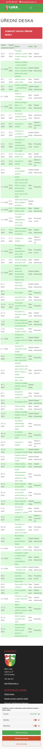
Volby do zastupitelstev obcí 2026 (20, 96)
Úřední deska (9, 694)
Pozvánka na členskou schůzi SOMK (21, 314)
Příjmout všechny (22, 733)
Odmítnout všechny (21, 738)
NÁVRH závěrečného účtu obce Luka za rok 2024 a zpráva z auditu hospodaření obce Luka (21, 372)
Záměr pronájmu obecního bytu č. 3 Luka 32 (21, 231)
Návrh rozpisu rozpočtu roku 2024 (20, 619)
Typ (35, 46)
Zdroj (30, 46)
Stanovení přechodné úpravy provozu (20, 285)
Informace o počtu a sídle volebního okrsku (21, 599)
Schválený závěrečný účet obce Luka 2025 (21, 116)
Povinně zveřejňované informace (16, 703)
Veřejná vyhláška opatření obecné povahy (21, 386)
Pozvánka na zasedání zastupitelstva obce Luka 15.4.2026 (20, 251)
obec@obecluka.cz (11, 683)
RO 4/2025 (19, 293)
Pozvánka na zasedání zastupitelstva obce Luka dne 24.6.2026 (20, 145)
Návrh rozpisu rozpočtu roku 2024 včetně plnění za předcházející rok (21, 630)
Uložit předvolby (21, 744)
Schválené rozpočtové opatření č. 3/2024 (21, 509)
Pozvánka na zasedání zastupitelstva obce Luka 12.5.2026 (20, 219)
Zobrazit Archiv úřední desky (18, 33)
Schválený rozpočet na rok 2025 (20, 435)
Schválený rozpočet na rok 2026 (20, 305)
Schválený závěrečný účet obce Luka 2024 (21, 357)
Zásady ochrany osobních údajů (16, 699)
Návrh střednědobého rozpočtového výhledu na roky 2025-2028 (21, 475)
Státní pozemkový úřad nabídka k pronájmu (21, 202)
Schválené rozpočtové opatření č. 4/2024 (21, 394)
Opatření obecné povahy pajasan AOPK (21, 458)
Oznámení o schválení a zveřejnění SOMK (21, 134)
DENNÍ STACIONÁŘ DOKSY (20, 171)
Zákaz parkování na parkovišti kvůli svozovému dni (21, 323)
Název (17, 46)
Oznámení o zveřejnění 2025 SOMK (21, 349)
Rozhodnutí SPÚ (21, 402)
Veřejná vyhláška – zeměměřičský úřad (21, 88)
